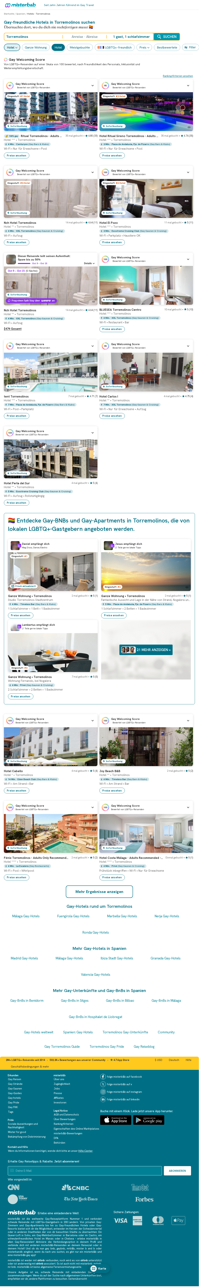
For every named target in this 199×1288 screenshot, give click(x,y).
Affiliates (59, 1098)
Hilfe (188, 1060)
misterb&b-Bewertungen (68, 1133)
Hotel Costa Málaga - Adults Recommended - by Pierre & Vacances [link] (131, 858)
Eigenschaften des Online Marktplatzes (76, 1128)
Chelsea (69, 1238)
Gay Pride (13, 1102)
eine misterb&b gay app (21, 1255)
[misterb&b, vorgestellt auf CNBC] (75, 1187)
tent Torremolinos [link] (16, 396)
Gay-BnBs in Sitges (75, 1000)
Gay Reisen (14, 1079)
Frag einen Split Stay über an (33, 300)
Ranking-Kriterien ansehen (178, 76)
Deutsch (174, 1060)
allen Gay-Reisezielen (21, 1242)
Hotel (10, 47)
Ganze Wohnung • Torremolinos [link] (30, 596)
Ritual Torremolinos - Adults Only (42, 136)
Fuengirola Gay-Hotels (73, 916)
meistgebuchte (80, 47)
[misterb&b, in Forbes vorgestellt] (144, 1199)
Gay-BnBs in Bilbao (120, 1000)
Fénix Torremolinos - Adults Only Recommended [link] (36, 858)
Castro (93, 1235)
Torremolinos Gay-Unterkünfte (125, 1032)
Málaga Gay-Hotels (26, 916)
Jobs (57, 1088)
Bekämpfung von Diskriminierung (26, 1136)
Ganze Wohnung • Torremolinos (30, 677)
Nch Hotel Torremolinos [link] (20, 223)
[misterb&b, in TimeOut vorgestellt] (140, 1187)
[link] (50, 144)
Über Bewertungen (65, 1119)
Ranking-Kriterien (63, 1124)
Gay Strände (15, 1084)
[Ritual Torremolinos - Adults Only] (90, 128)
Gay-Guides (15, 1093)
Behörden (59, 1142)
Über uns (59, 1079)
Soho (27, 1235)
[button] (50, 85)
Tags (10, 1112)
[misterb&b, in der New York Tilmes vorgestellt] (80, 1199)
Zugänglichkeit (62, 1084)
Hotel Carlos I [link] (108, 396)
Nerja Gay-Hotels (167, 916)
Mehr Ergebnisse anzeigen (99, 891)
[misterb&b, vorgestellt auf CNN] (13, 1187)
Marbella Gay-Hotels (122, 916)
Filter (192, 47)
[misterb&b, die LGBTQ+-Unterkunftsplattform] (19, 4)
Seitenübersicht (77, 1278)
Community (166, 1032)
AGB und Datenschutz (66, 1114)
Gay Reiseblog (144, 1046)
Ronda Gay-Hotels (95, 932)
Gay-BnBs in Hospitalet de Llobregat (95, 1017)
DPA (56, 1138)
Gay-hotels (14, 1098)
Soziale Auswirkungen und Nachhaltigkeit (23, 1125)
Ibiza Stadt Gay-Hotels (117, 958)
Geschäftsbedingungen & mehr (30, 1066)
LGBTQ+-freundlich (118, 47)
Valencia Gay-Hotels (95, 974)
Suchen (169, 36)
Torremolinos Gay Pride (107, 1046)
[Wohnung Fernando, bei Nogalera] (91, 669)
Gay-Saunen (15, 1088)
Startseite (9, 13)
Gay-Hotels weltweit (38, 1032)
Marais (50, 1238)
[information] (19, 546)
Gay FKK (13, 1107)
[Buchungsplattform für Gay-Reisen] (22, 1212)
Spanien (20, 13)
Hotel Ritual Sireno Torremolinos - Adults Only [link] (129, 136)
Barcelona (71, 1235)
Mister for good (17, 1132)
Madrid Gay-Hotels (24, 958)
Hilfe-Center (85, 1151)
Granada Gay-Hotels (166, 958)
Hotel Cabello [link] (13, 771)
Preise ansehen (16, 155)
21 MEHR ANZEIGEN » (154, 649)
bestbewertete (167, 47)
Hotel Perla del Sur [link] (17, 483)
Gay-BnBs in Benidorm (26, 1000)
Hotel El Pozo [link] (108, 223)
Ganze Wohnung (36, 47)
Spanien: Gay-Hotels (78, 1032)
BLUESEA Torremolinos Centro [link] (120, 310)
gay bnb (50, 1248)
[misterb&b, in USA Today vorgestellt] (17, 1199)
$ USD (158, 1060)
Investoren (60, 1102)
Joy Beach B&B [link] (109, 771)
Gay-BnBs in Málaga (166, 1000)
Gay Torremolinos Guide (62, 1046)
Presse (58, 1093)
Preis (142, 47)
